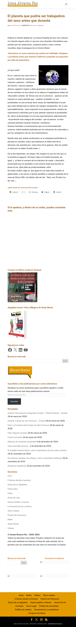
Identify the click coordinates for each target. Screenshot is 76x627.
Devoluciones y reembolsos (46, 609)
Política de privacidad (48, 606)
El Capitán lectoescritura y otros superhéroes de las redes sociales (37, 450)
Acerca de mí (60, 602)
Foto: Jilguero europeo (17, 433)
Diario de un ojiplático (18, 602)
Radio (10, 519)
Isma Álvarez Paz (15, 25)
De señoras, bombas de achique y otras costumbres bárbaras (35, 458)
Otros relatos (13, 510)
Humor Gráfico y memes (18, 502)
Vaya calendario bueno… (18, 446)
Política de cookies (23, 609)
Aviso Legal (31, 606)
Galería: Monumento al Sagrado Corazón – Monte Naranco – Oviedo (37, 413)
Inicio (21, 595)
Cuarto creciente (15, 437)
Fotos (10, 493)
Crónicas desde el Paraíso (26, 599)
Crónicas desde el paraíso (19, 480)
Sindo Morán (13, 524)
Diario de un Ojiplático (37, 25)
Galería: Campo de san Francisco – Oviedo (26, 420)
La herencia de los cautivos (20, 506)
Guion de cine (14, 497)
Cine (10, 476)
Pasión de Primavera (17, 515)
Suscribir (14, 401)
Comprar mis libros (36, 613)
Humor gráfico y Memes (40, 602)
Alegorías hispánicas (17, 465)
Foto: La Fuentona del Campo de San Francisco (28, 425)
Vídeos (11, 528)
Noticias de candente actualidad (22, 441)
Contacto (19, 606)
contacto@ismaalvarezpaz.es (55, 624)
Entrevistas (13, 489)
